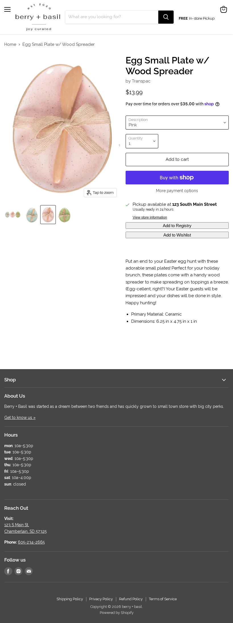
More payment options (177, 190)
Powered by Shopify (117, 612)
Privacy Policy (101, 599)
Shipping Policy (70, 599)
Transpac (141, 81)
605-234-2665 (31, 542)
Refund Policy (131, 599)
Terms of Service (163, 599)
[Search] (166, 17)
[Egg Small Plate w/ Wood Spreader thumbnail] (13, 214)
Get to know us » (20, 417)
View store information (150, 217)
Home (10, 44)
